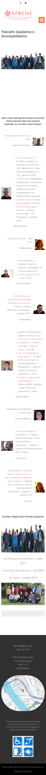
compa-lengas (25, 412)
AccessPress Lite (38, 767)
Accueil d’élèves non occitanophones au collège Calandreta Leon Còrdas (19, 299)
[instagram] (25, 3)
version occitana (35, 339)
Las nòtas (14, 577)
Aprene (29, 771)
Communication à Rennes (15, 135)
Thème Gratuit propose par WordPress (16, 767)
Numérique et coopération (19, 558)
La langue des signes (17, 238)
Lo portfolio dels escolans (16, 570)
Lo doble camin (23, 178)
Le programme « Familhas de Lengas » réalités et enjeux (29, 346)
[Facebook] (20, 3)
